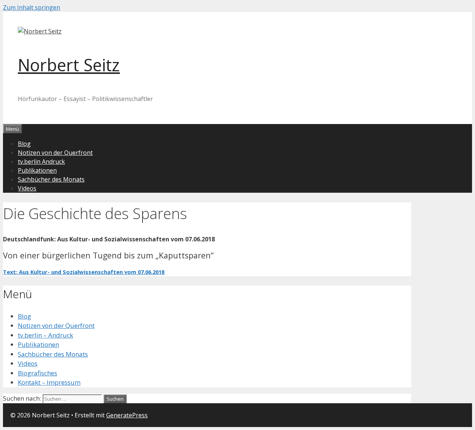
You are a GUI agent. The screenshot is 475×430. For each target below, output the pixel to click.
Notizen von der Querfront (55, 153)
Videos (27, 188)
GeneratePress (127, 415)
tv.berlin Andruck (41, 161)
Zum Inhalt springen (31, 7)
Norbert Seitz (69, 64)
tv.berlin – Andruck (45, 335)
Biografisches (37, 373)
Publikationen (37, 170)
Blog (24, 144)
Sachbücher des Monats (51, 179)
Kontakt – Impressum (49, 382)
